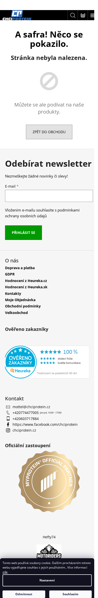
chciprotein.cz (24, 439)
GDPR (10, 284)
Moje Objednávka (20, 309)
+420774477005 (26, 421)
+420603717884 (26, 427)
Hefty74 (47, 543)
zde (5, 572)
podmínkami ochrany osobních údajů (42, 222)
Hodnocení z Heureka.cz (26, 290)
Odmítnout (23, 594)
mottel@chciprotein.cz (31, 415)
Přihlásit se (23, 241)
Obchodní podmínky (23, 316)
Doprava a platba (20, 277)
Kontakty (13, 303)
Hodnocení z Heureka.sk (26, 296)
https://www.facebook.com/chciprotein (45, 433)
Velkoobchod (16, 322)
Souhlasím (70, 594)
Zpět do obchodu (47, 131)
